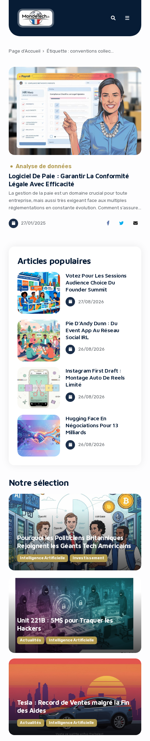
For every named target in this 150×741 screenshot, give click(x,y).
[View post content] (75, 111)
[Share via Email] (135, 223)
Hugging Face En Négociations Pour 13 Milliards (92, 425)
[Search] (113, 18)
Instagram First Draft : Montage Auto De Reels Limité (95, 377)
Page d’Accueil (24, 51)
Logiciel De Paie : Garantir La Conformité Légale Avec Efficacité (69, 180)
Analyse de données (44, 166)
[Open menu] (127, 18)
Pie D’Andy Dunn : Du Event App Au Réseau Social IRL (92, 330)
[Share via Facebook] (108, 223)
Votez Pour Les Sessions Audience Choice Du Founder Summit (96, 282)
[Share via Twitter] (121, 223)
